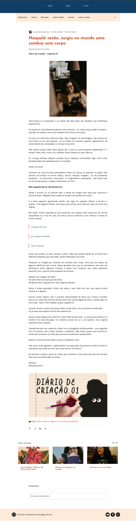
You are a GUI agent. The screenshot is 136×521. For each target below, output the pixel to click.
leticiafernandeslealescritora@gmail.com (34, 515)
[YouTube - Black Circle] (108, 515)
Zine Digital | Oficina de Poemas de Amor (32, 468)
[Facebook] (113, 515)
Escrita (34, 17)
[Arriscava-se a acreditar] (102, 455)
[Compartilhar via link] (45, 428)
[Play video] (68, 395)
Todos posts (22, 17)
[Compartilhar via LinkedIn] (40, 428)
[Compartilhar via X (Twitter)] (35, 428)
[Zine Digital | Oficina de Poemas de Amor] (33, 455)
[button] (115, 17)
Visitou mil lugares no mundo (65, 468)
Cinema (71, 17)
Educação (45, 17)
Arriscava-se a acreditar (101, 467)
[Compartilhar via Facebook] (30, 428)
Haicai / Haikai (58, 17)
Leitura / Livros (84, 17)
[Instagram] (118, 515)
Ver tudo (115, 443)
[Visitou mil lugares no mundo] (68, 455)
